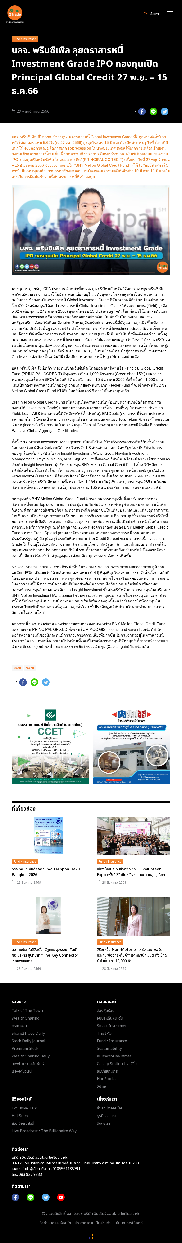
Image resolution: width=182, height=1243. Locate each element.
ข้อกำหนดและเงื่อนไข (55, 1223)
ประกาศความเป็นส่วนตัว (93, 1223)
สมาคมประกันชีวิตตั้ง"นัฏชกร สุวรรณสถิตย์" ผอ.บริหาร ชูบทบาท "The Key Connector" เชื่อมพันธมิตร (46, 955)
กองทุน (30, 668)
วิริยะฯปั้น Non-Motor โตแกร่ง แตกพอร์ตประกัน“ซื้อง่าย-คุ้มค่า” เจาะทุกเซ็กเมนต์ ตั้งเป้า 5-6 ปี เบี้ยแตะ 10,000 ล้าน (133, 955)
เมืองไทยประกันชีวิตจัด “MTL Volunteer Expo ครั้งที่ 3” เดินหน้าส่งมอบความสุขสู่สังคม (131, 872)
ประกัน (17, 668)
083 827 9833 (30, 1174)
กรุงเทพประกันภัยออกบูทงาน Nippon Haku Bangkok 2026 (46, 872)
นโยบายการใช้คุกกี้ (128, 1223)
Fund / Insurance (25, 39)
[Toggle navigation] (170, 14)
